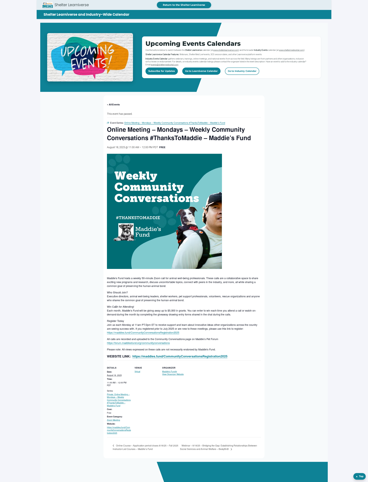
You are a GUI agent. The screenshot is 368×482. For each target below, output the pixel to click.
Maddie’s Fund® (169, 371)
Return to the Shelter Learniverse (184, 4)
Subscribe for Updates (161, 71)
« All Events (113, 104)
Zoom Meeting (113, 420)
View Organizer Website (173, 374)
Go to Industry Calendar (242, 71)
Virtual (137, 371)
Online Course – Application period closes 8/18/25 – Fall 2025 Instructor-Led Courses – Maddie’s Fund (145, 447)
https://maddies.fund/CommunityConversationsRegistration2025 (143, 332)
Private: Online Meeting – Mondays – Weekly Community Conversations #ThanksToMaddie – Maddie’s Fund (119, 400)
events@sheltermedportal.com (164, 64)
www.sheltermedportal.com (291, 50)
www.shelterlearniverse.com (225, 50)
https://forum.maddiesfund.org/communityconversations (138, 343)
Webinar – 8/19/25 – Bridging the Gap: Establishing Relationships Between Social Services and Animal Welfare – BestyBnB (218, 447)
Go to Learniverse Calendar (201, 71)
